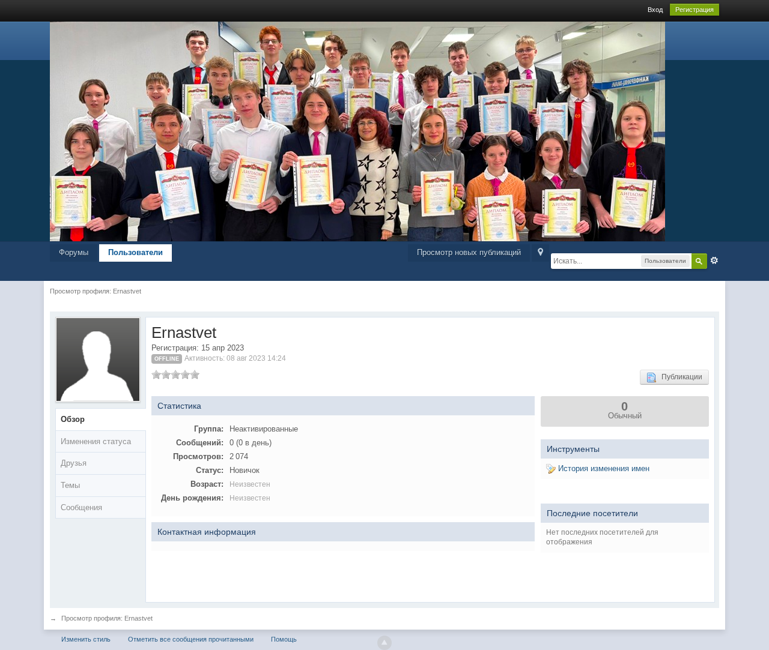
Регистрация (694, 9)
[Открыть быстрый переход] (540, 253)
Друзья (74, 463)
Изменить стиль (86, 639)
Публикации (679, 377)
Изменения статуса (96, 441)
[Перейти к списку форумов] (357, 130)
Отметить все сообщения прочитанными (191, 639)
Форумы (73, 252)
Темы (70, 485)
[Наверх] (384, 643)
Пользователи (135, 252)
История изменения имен (602, 468)
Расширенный (714, 260)
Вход (655, 9)
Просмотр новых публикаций (469, 252)
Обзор (73, 419)
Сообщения (81, 507)
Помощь (284, 639)
